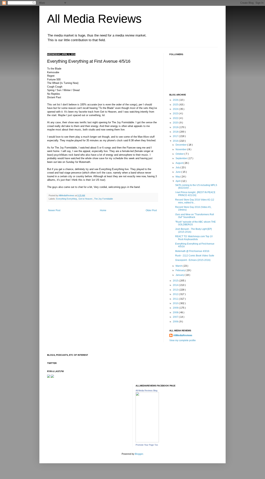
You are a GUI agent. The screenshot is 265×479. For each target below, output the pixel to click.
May (178, 176)
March (179, 266)
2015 (176, 280)
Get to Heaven (86, 199)
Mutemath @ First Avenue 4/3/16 (192, 251)
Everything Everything (66, 199)
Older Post (151, 210)
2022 (176, 118)
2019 (176, 127)
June (178, 172)
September (182, 158)
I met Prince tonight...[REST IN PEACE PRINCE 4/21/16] (195, 193)
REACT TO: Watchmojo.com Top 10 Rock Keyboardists (194, 237)
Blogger (139, 454)
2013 (176, 289)
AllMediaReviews (67, 195)
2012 (176, 294)
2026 (176, 100)
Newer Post (54, 210)
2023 (176, 113)
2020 (176, 122)
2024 (176, 109)
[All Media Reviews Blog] (147, 441)
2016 (176, 141)
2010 (176, 303)
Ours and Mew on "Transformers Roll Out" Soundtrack (194, 216)
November (181, 149)
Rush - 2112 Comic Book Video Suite (194, 255)
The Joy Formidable (103, 199)
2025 (176, 104)
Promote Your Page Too (147, 445)
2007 (176, 317)
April (178, 181)
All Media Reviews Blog (146, 390)
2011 (176, 299)
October (180, 154)
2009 (176, 307)
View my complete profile (182, 340)
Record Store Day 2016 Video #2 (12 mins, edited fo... (194, 201)
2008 (176, 312)
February (181, 270)
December (181, 144)
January (180, 275)
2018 (176, 131)
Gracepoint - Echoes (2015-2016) (192, 260)
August (180, 163)
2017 (176, 136)
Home (103, 210)
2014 (176, 285)
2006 (176, 321)
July (178, 167)
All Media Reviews (94, 18)
